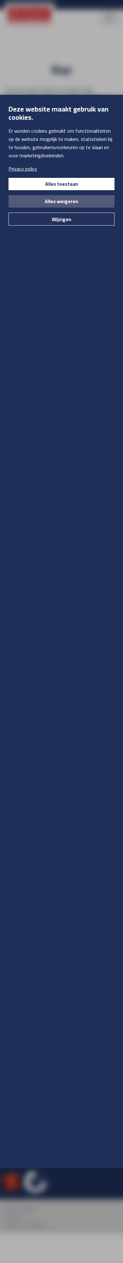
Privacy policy (23, 169)
